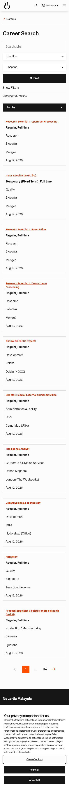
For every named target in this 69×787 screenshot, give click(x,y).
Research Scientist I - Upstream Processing (31, 122)
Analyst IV (12, 557)
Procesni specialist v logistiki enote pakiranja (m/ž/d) (32, 613)
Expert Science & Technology (23, 503)
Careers (11, 19)
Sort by (36, 108)
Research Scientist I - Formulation (26, 229)
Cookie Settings (34, 759)
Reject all (34, 770)
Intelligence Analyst (17, 449)
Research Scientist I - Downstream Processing (26, 285)
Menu (64, 5)
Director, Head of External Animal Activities (31, 395)
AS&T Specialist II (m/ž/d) (21, 175)
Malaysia (51, 5)
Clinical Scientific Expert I (21, 341)
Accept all (34, 780)
